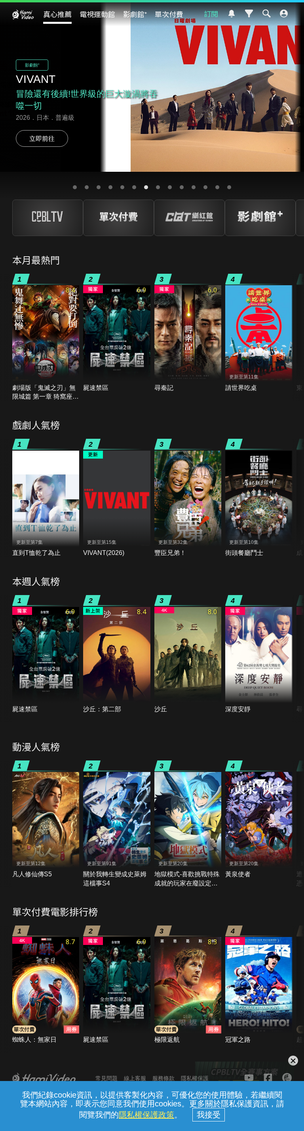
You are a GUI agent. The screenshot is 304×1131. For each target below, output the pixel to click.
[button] (75, 187)
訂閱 (211, 13)
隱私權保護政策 (146, 1114)
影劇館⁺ (135, 14)
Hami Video (23, 14)
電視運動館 (97, 14)
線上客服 (135, 1078)
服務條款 (163, 1078)
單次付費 (169, 14)
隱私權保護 (195, 1078)
